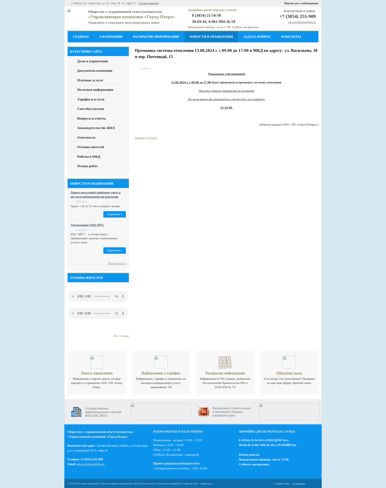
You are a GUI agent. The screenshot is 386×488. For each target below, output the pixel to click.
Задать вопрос (257, 36)
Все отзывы (121, 336)
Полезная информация (95, 90)
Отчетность (86, 137)
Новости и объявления (211, 36)
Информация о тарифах (161, 373)
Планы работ (87, 166)
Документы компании (94, 71)
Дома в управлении (92, 61)
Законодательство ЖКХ (96, 128)
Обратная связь (289, 373)
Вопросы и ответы (91, 118)
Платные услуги (90, 80)
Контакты (291, 36)
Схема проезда (148, 3)
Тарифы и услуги (90, 99)
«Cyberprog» (299, 483)
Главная (81, 36)
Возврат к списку (146, 137)
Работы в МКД (88, 157)
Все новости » (117, 263)
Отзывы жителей (90, 147)
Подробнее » (114, 214)
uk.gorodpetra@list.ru (302, 22)
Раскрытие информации (156, 36)
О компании (110, 36)
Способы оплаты (90, 109)
